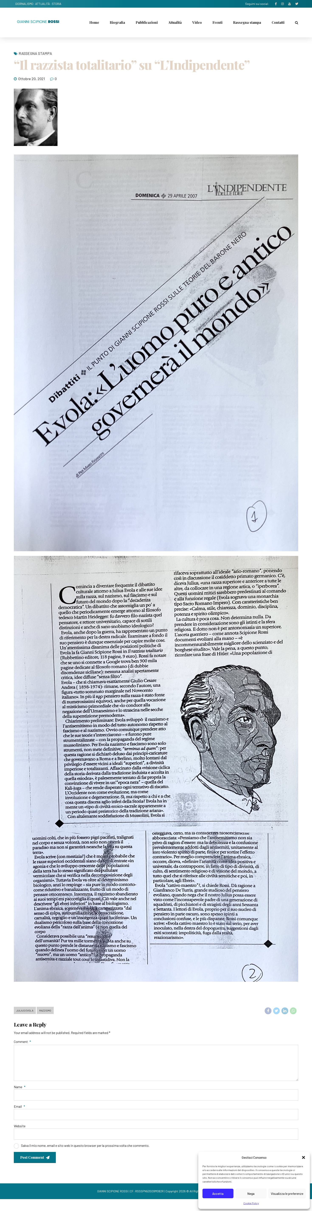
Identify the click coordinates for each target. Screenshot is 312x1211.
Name (19, 1087)
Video (197, 22)
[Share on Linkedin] (284, 1010)
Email (19, 1106)
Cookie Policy (251, 1203)
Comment (22, 1042)
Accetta (217, 1193)
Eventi (217, 22)
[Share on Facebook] (268, 1010)
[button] (303, 1157)
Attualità (175, 22)
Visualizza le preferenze (287, 1193)
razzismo (45, 1010)
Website (19, 1126)
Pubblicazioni (147, 22)
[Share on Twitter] (276, 1010)
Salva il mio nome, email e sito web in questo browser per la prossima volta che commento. (85, 1145)
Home (94, 22)
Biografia (117, 22)
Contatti (278, 22)
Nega (250, 1193)
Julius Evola (24, 1010)
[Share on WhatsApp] (293, 1010)
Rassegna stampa (247, 22)
